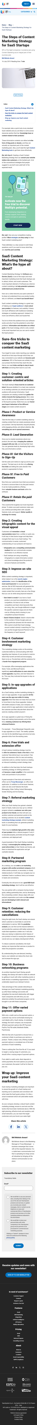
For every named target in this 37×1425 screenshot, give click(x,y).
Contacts (18, 1298)
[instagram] (23, 1367)
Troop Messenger (17, 782)
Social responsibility (18, 1357)
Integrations (18, 1317)
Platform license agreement (18, 1413)
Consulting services (18, 1341)
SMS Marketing (18, 1314)
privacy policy (10, 1237)
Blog (10, 25)
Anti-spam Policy (18, 1415)
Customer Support (19, 1296)
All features (18, 1322)
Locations (18, 1354)
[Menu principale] (33, 4)
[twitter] (26, 1127)
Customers (18, 1352)
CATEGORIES (25, 12)
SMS (18, 1336)
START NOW (17, 225)
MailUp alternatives (18, 1324)
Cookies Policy (18, 1419)
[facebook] (11, 1127)
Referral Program (18, 1338)
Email (18, 1312)
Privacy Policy (18, 1417)
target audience (17, 306)
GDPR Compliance (18, 1359)
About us (18, 1349)
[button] (18, 104)
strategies (14, 237)
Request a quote (18, 1301)
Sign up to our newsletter (18, 1275)
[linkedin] (18, 1127)
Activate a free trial (18, 1303)
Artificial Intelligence (18, 1319)
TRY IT (26, 4)
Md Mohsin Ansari (8, 58)
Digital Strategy (18, 95)
